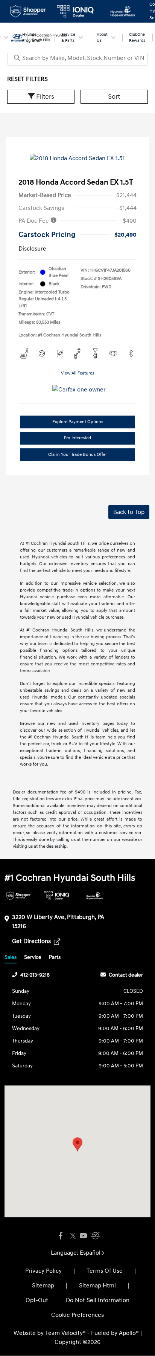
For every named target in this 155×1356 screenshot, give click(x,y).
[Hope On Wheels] (95, 895)
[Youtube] (83, 1236)
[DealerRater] (94, 1236)
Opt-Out (37, 1300)
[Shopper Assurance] (19, 895)
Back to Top (128, 512)
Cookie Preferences (77, 1315)
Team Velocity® (65, 1333)
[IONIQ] (57, 895)
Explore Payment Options (77, 422)
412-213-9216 (35, 975)
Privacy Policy (43, 1271)
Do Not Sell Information (97, 1300)
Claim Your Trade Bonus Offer (77, 454)
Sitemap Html (97, 1285)
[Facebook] (60, 1236)
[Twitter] (72, 1236)
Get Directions (32, 941)
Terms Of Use (105, 1271)
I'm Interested (77, 438)
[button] (77, 1144)
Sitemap (43, 1285)
